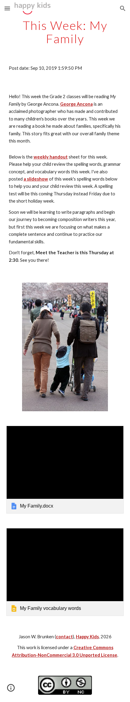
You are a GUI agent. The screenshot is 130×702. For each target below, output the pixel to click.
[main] (65, 32)
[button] (7, 8)
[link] (65, 470)
